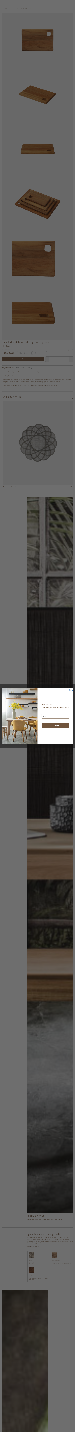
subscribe (55, 725)
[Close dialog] (71, 690)
